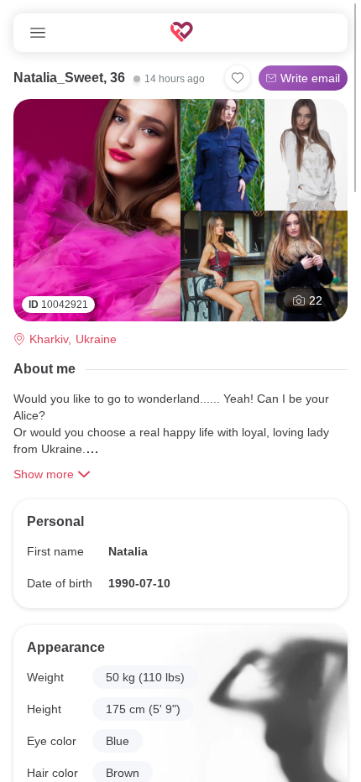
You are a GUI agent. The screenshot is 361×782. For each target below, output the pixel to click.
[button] (145, 677)
